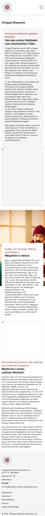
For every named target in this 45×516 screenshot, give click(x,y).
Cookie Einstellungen (10, 507)
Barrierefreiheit (8, 500)
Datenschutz (7, 492)
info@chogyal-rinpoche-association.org (20, 487)
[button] (41, 7)
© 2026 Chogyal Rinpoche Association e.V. (20, 514)
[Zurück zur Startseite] (7, 7)
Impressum (6, 496)
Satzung (5, 503)
